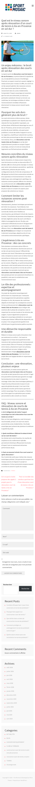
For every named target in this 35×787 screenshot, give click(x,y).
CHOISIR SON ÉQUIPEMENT (15, 742)
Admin (18, 33)
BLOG (8, 738)
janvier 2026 (10, 691)
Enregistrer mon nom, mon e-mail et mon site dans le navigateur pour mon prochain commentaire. (17, 564)
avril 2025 (10, 719)
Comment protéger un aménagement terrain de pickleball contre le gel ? (18, 628)
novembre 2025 (11, 699)
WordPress (24, 780)
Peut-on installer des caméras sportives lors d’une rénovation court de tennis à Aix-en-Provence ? (26, 482)
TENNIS (13, 470)
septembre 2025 (12, 703)
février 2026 (10, 687)
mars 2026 (10, 683)
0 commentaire (7, 36)
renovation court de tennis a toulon (18, 757)
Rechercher (7, 584)
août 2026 (10, 667)
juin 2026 (9, 675)
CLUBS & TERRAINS (13, 746)
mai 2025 (9, 715)
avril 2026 (10, 679)
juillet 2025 (10, 707)
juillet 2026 (10, 671)
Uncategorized (11, 765)
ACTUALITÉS (11, 734)
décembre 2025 (11, 695)
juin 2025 (9, 711)
